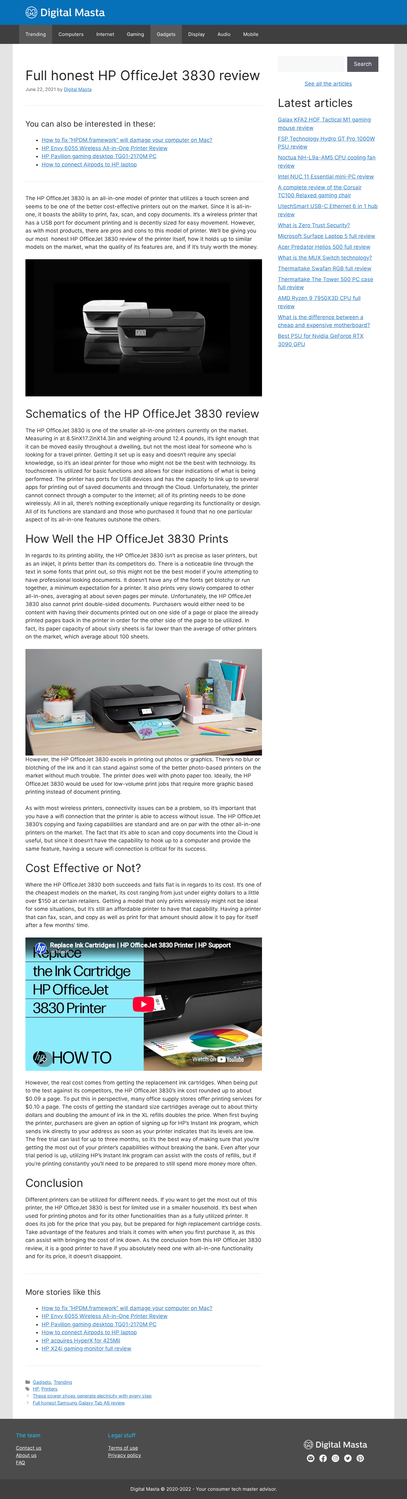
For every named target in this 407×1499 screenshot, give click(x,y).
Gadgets (166, 34)
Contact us (28, 1448)
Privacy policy (124, 1455)
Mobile (251, 34)
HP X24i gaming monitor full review (86, 1348)
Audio (224, 34)
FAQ (20, 1463)
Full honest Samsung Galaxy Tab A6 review (79, 1402)
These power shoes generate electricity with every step (92, 1395)
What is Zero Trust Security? (314, 225)
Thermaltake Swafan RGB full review (324, 268)
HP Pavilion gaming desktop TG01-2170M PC (99, 156)
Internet (105, 34)
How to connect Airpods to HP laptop (89, 164)
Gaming (135, 34)
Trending (35, 34)
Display (196, 34)
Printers (49, 1388)
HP (36, 1388)
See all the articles (328, 83)
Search (363, 64)
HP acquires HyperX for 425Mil (81, 1340)
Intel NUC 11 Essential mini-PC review (326, 176)
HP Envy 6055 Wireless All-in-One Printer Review (105, 148)
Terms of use (123, 1448)
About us (26, 1455)
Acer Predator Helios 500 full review (324, 247)
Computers (71, 34)
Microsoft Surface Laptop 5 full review (326, 236)
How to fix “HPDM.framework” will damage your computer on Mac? (127, 140)
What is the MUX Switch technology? (325, 257)
